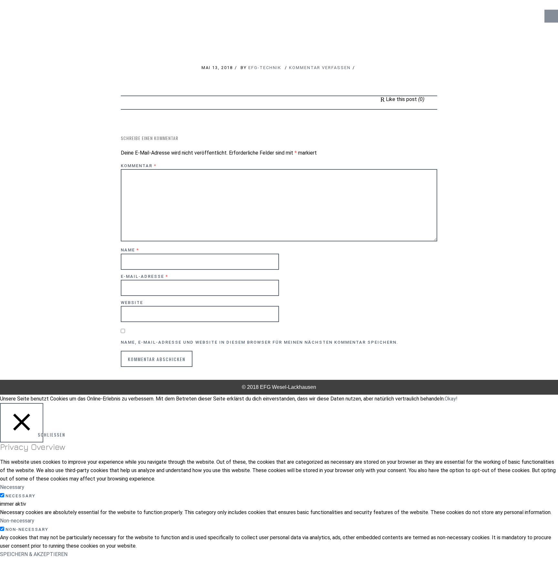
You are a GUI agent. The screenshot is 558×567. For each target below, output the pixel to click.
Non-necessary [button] (17, 521)
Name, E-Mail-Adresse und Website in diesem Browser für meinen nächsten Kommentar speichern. (259, 342)
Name (130, 250)
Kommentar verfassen (320, 67)
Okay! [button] (451, 399)
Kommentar (139, 165)
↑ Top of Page (533, 544)
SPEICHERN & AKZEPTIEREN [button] (33, 554)
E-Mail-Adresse (144, 276)
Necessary (20, 495)
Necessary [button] (12, 487)
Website (132, 302)
